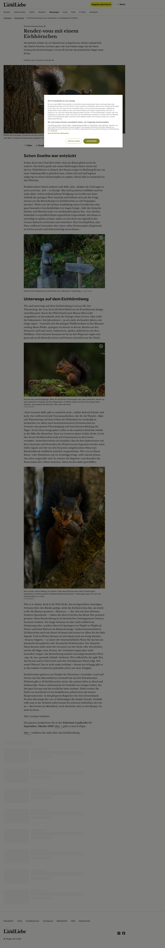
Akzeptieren (91, 141)
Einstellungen (74, 141)
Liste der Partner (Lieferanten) (58, 133)
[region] (83, 121)
